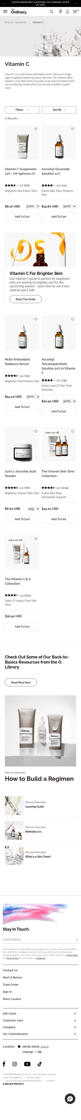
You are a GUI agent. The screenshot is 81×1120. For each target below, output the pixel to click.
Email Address (12, 939)
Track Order (11, 984)
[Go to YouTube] (27, 1064)
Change (44, 1046)
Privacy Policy (72, 955)
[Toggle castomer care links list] (75, 1020)
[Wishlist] (36, 127)
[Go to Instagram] (14, 1064)
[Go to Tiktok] (40, 1064)
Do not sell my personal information (23, 1081)
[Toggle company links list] (75, 1027)
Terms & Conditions (12, 1077)
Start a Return (12, 977)
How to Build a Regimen (39, 778)
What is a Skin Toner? (38, 856)
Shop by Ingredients (16, 22)
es (36, 1052)
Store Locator (12, 999)
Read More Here (21, 682)
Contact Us (41, 958)
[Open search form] (51, 11)
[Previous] (5, 3)
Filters (19, 109)
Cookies (50, 1081)
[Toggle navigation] (5, 11)
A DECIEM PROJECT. (13, 1084)
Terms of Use (12, 958)
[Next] (76, 3)
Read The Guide (25, 299)
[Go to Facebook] (4, 1064)
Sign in (7, 992)
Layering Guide (34, 806)
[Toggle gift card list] (75, 1013)
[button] (70, 1098)
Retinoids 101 (33, 831)
